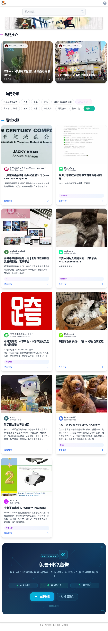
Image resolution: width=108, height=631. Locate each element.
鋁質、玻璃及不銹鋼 (63, 102)
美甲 (25, 102)
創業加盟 (62, 108)
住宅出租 (48, 108)
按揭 (25, 108)
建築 (46, 102)
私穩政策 (65, 625)
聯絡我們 (48, 625)
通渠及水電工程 (10, 102)
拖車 (36, 108)
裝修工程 (76, 108)
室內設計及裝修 (10, 108)
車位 (36, 102)
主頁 (41, 625)
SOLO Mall (84, 102)
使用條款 (56, 625)
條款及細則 (54, 606)
